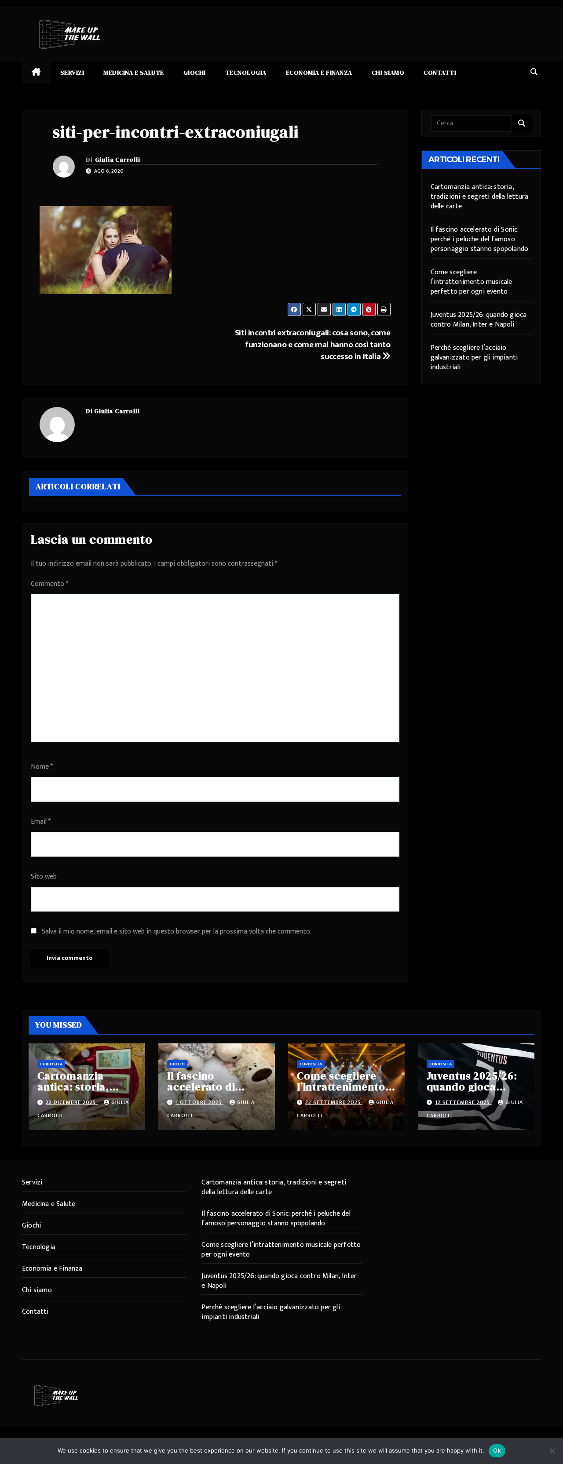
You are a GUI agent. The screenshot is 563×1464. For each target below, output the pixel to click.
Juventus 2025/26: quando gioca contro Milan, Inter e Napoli (479, 320)
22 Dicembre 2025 (72, 1102)
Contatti (440, 72)
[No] (552, 1450)
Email (41, 822)
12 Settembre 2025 (463, 1102)
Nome (42, 767)
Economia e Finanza (319, 72)
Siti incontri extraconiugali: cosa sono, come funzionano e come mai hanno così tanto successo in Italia (313, 344)
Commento (49, 584)
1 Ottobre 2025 (199, 1102)
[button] (533, 72)
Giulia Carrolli (117, 159)
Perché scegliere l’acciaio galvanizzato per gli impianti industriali (474, 357)
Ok (497, 1450)
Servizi (72, 72)
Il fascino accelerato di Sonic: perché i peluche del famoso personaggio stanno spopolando (480, 239)
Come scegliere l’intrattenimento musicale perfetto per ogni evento (471, 282)
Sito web (44, 877)
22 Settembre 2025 (333, 1102)
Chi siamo (388, 72)
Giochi (194, 72)
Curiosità (51, 1064)
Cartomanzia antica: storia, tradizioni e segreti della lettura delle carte (480, 196)
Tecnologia (246, 72)
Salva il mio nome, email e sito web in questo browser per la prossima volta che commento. (176, 931)
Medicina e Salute (133, 72)
